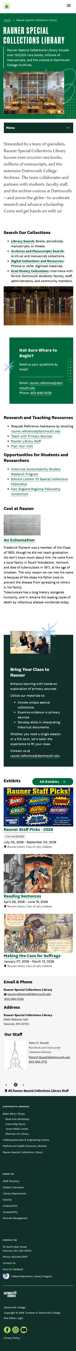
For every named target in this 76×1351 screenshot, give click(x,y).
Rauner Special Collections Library (23, 1152)
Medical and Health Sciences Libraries (25, 1146)
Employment (10, 1205)
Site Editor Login (13, 1318)
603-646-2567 (19, 1256)
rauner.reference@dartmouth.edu (35, 431)
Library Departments (14, 1193)
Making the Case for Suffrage (32, 955)
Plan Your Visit (22, 446)
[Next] (23, 1085)
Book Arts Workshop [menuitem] (17, 1119)
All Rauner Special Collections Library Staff (38, 1091)
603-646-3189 (38, 1066)
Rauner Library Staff (26, 441)
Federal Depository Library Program (31, 1276)
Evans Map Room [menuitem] (15, 1124)
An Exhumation (19, 540)
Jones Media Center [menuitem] (17, 1128)
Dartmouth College (14, 1307)
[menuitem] (7, 1330)
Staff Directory (11, 1181)
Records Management (15, 1218)
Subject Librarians (13, 1187)
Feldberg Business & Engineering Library (26, 1139)
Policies (7, 1199)
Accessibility (10, 1212)
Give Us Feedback (13, 1269)
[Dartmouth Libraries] (7, 5)
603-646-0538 (40, 393)
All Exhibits (49, 782)
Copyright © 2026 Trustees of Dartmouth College (32, 1312)
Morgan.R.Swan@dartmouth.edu (50, 1062)
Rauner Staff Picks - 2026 (28, 829)
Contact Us (9, 1263)
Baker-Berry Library (14, 1113)
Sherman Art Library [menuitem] (17, 1133)
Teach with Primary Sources (31, 436)
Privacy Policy (12, 1338)
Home (7, 20)
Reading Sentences (22, 896)
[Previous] (6, 1085)
